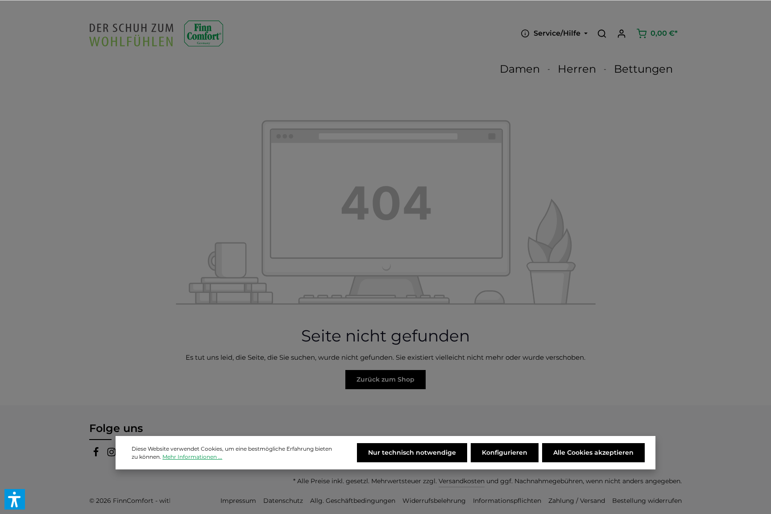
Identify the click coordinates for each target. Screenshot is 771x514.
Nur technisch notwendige (412, 452)
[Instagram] (111, 454)
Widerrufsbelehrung (434, 501)
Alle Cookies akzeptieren (593, 452)
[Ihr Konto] (621, 33)
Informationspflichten (507, 501)
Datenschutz (283, 501)
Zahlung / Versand (576, 501)
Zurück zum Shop (385, 379)
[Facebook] (97, 454)
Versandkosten (462, 481)
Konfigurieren (504, 452)
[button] (14, 499)
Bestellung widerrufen (647, 501)
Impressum (238, 501)
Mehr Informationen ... (192, 456)
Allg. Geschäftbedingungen (352, 501)
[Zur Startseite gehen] (156, 33)
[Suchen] (602, 33)
